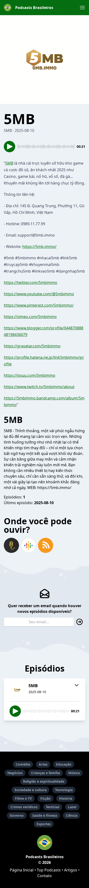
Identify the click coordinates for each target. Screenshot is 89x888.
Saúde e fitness (44, 815)
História (65, 798)
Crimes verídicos (23, 807)
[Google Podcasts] (28, 545)
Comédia (23, 764)
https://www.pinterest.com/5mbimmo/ (39, 305)
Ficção (45, 798)
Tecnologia (64, 790)
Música (74, 773)
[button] (82, 7)
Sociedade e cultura (30, 790)
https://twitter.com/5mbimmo (30, 282)
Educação (63, 764)
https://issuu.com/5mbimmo (29, 375)
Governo (17, 815)
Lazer (72, 807)
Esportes (44, 824)
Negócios (15, 773)
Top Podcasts (49, 870)
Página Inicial (21, 870)
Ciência (71, 815)
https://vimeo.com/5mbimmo (30, 316)
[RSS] (45, 545)
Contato (44, 875)
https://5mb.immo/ (39, 246)
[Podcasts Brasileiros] (44, 842)
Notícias (52, 807)
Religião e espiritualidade (43, 781)
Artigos (70, 870)
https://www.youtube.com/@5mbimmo (39, 293)
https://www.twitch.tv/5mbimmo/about (39, 386)
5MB (9, 163)
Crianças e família (45, 773)
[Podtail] (11, 545)
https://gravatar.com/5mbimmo (32, 346)
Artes (43, 764)
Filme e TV (23, 798)
